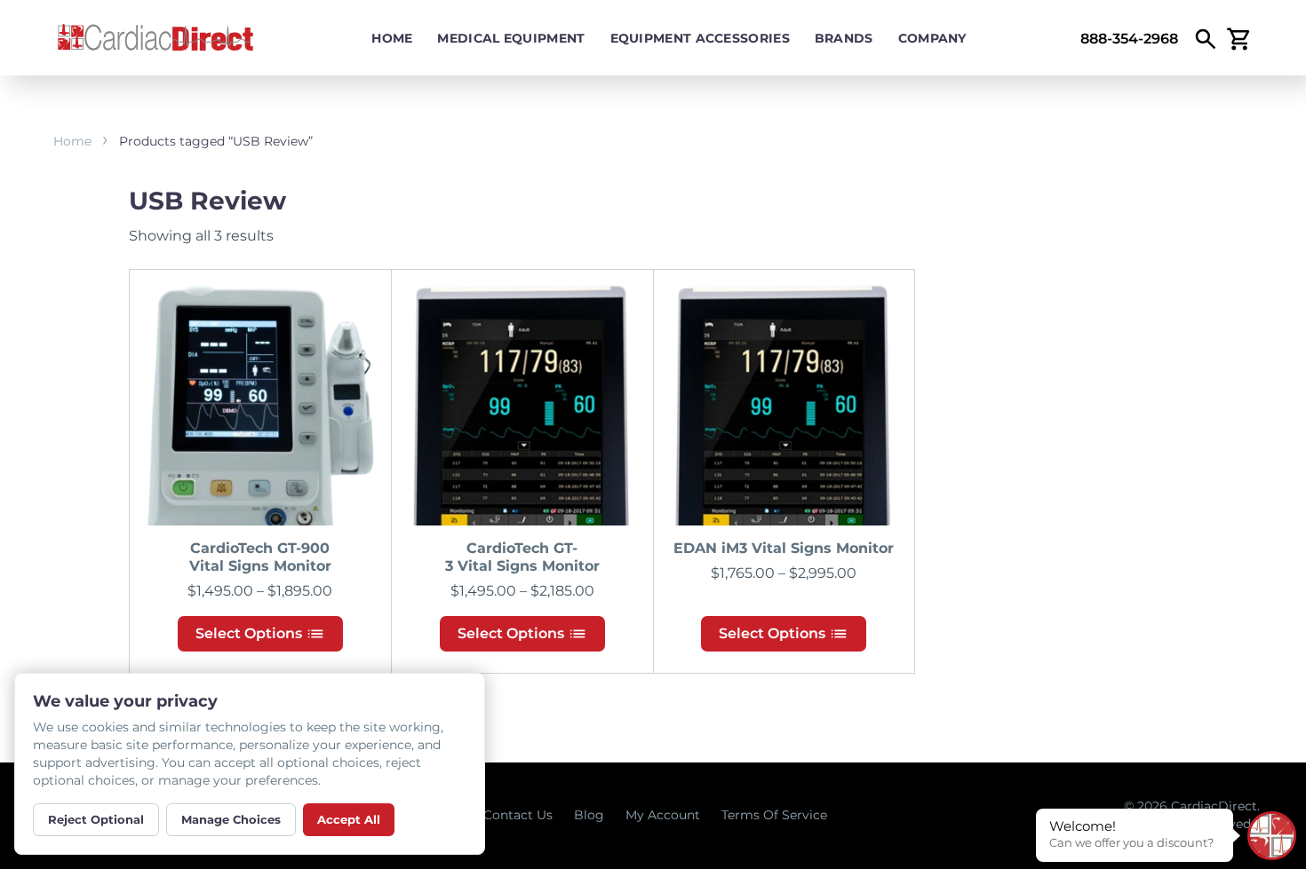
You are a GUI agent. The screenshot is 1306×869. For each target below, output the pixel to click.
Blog (589, 815)
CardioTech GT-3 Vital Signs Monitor (522, 557)
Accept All (348, 819)
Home (391, 38)
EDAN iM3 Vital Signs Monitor (783, 548)
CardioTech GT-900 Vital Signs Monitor (260, 557)
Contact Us (518, 815)
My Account (662, 815)
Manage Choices (231, 819)
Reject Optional (96, 819)
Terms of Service (774, 815)
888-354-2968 (1129, 38)
